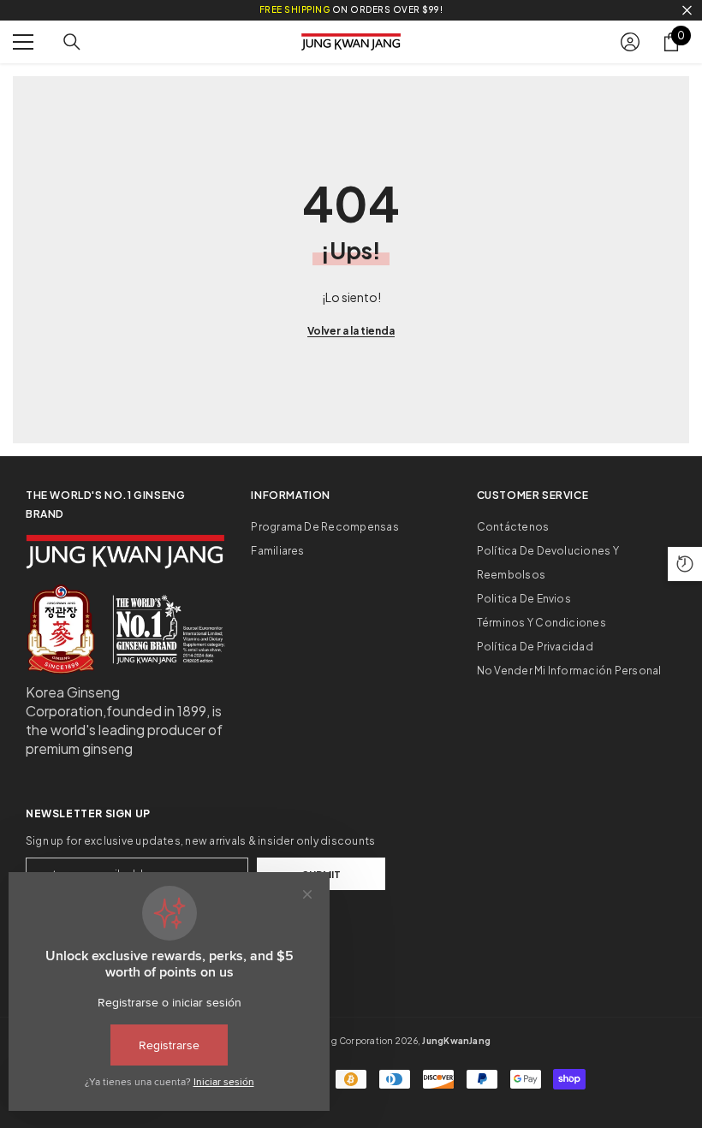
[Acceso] (630, 42)
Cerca (687, 10)
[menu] (23, 42)
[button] (685, 564)
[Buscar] (72, 42)
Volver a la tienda (351, 330)
